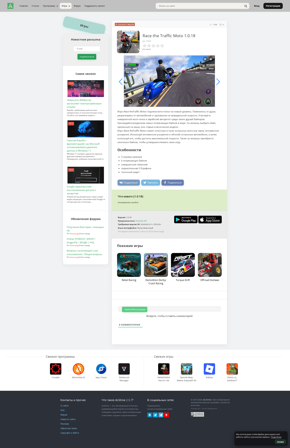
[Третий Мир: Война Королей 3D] (186, 364)
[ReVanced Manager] (124, 364)
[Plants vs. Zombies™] (232, 364)
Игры (64, 5)
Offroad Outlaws (209, 280)
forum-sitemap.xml (209, 408)
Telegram (160, 415)
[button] (167, 104)
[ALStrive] (10, 6)
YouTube (166, 415)
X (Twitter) (155, 415)
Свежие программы (60, 357)
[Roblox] (209, 364)
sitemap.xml (195, 408)
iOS (145, 220)
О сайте (64, 405)
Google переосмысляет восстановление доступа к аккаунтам (81, 190)
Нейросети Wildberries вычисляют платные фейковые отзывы (84, 103)
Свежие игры (163, 357)
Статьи (35, 5)
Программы (49, 5)
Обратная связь (68, 428)
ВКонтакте (149, 415)
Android (139, 220)
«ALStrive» (207, 399)
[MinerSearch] (78, 364)
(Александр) (158, 231)
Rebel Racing (129, 280)
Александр (74, 233)
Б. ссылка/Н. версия (125, 24)
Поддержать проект (94, 5)
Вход (256, 5)
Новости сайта (68, 419)
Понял (280, 442)
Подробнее (276, 437)
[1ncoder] (56, 364)
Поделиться (131, 182)
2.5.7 (129, 400)
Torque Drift (183, 280)
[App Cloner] (101, 364)
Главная (23, 5)
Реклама (64, 423)
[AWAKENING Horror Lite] (163, 364)
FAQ (62, 410)
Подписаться (87, 56)
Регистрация (273, 5)
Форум (77, 5)
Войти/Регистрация (134, 309)
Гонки (148, 41)
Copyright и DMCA (69, 432)
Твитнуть (152, 182)
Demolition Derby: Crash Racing (155, 281)
